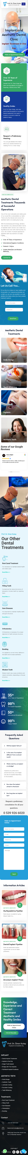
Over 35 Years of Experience (10, 79)
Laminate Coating (7, 1085)
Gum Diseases (7, 608)
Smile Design (8, 360)
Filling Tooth (6, 586)
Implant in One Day (7, 1061)
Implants (6, 412)
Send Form (13, 319)
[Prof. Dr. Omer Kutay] (12, 4)
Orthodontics (6, 629)
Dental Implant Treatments (9, 1058)
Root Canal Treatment (10, 563)
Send (14, 874)
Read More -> (6, 572)
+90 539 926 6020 (11, 1033)
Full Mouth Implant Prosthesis (10, 1069)
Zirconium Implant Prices (13, 980)
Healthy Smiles (9, 106)
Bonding (5, 649)
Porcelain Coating (7, 1087)
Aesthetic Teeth (9, 439)
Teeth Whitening (10, 387)
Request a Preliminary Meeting (12, 137)
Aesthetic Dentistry (9, 908)
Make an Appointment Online (14, 55)
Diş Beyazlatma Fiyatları (13, 911)
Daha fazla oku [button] (9, 468)
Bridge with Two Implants (9, 1066)
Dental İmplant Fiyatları (12, 944)
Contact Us (6, 258)
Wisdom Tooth (7, 670)
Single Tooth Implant (8, 1064)
